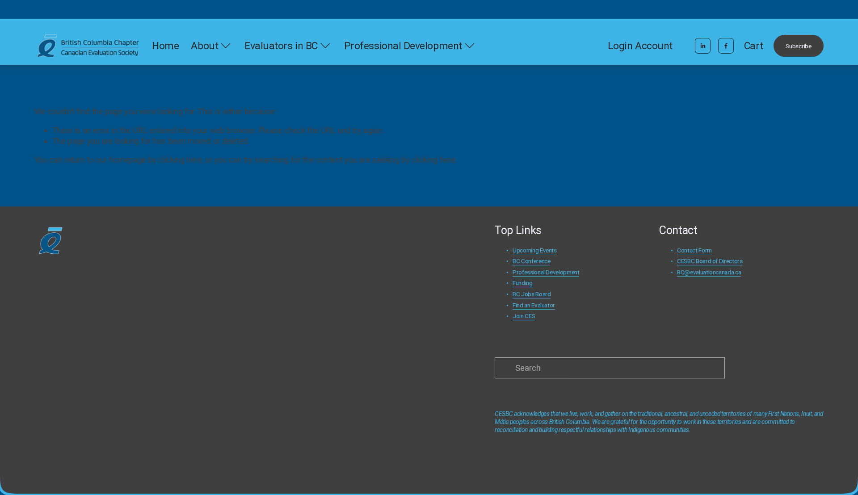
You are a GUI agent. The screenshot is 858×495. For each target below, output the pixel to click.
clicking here (180, 159)
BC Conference (531, 260)
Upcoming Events (535, 250)
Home (165, 46)
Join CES (524, 315)
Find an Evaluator (534, 305)
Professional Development (546, 272)
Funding (522, 282)
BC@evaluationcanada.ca (709, 272)
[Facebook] (726, 46)
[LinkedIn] (703, 46)
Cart (753, 46)
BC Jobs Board (532, 294)
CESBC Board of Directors (709, 260)
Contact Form (694, 250)
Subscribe (799, 46)
